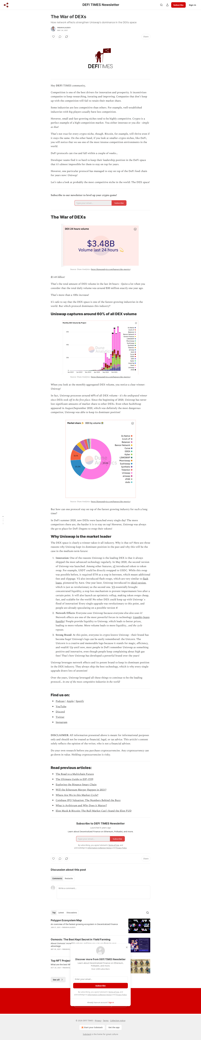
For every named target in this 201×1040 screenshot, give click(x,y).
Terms (106, 1020)
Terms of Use (113, 992)
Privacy (98, 1020)
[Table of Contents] (3, 520)
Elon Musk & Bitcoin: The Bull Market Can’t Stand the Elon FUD (94, 811)
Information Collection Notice (100, 994)
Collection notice (117, 1020)
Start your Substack (93, 1027)
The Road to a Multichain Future (75, 774)
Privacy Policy (121, 994)
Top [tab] (54, 912)
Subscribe (178, 5)
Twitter (60, 717)
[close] (127, 947)
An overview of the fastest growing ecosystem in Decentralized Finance (84, 924)
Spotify (80, 701)
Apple (70, 701)
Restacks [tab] (69, 878)
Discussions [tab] (72, 912)
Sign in (192, 5)
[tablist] (62, 878)
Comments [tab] (57, 878)
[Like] (53, 36)
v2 (114, 566)
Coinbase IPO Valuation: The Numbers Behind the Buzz (88, 800)
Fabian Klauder (63, 28)
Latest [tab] (61, 912)
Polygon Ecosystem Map (66, 920)
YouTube (61, 707)
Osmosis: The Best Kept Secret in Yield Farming (80, 939)
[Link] (47, 217)
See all (56, 979)
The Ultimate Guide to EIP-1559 (74, 779)
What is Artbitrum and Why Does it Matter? (81, 806)
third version (138, 583)
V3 (113, 587)
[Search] (161, 5)
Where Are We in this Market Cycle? (77, 795)
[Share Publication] (167, 5)
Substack (87, 1034)
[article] (100, 926)
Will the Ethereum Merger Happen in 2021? (81, 790)
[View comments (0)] (60, 36)
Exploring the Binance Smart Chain (76, 785)
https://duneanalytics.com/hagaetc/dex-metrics (110, 269)
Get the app (114, 1027)
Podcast (60, 701)
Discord (60, 712)
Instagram (61, 722)
